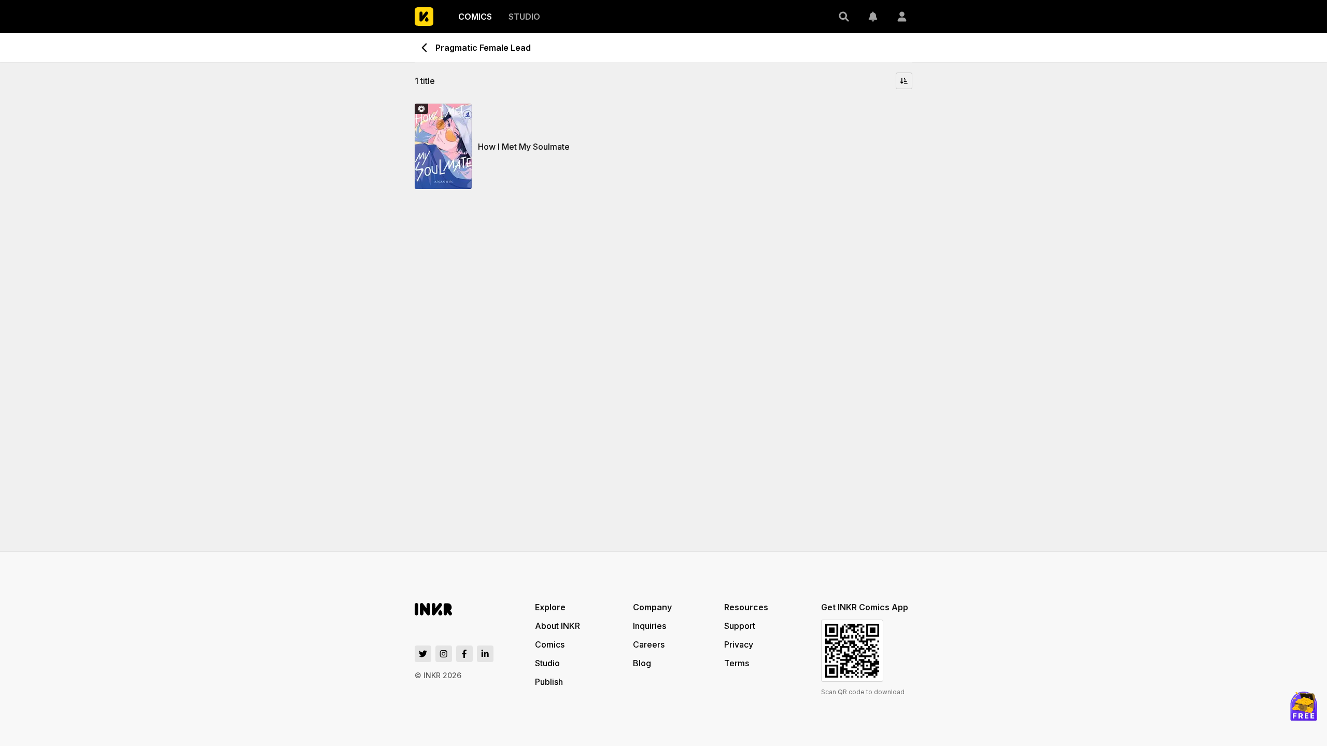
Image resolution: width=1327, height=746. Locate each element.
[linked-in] (485, 653)
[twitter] (423, 653)
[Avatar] (902, 16)
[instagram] (443, 653)
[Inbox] (873, 16)
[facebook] (464, 653)
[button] (844, 16)
